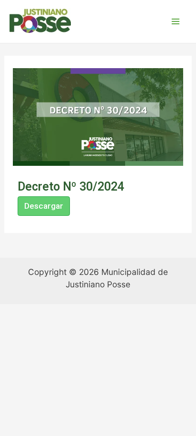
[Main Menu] (175, 21)
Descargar (43, 206)
